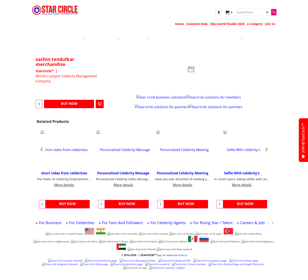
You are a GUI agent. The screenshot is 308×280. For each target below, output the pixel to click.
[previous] (268, 223)
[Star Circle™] (54, 10)
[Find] (273, 12)
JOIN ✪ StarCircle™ (303, 138)
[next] (272, 223)
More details (64, 185)
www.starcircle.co (177, 255)
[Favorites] (100, 104)
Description (116, 88)
